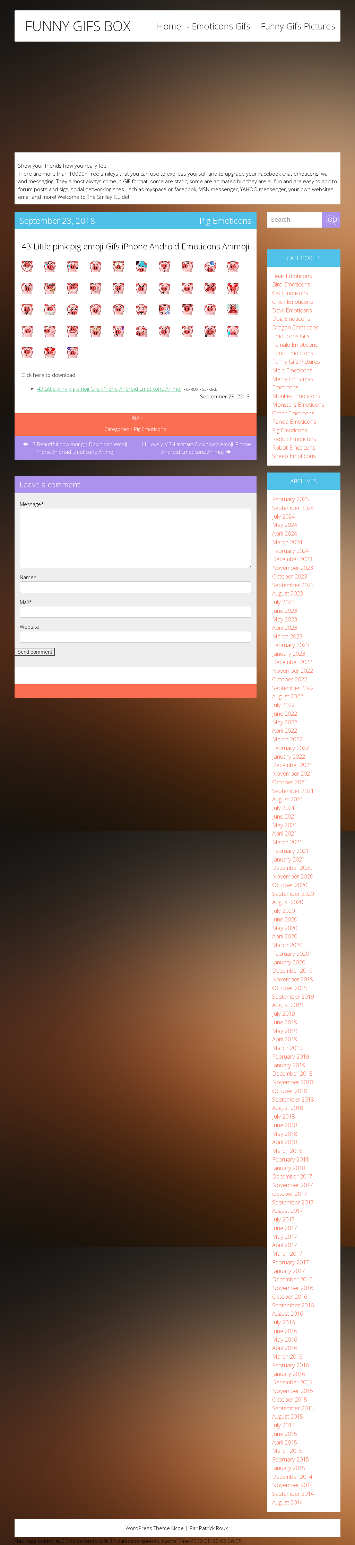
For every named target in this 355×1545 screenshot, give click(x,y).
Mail (26, 602)
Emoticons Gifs (221, 26)
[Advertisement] (177, 96)
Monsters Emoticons (298, 404)
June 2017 (284, 1228)
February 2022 (290, 748)
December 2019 (292, 970)
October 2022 (289, 679)
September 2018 (293, 1099)
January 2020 (288, 962)
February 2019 (290, 1056)
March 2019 (287, 1048)
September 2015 (293, 1408)
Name (28, 577)
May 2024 (284, 525)
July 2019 (283, 1013)
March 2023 (287, 636)
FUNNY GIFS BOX (77, 26)
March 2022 (287, 739)
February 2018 (290, 1159)
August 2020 (287, 902)
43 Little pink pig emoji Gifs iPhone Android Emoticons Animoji (135, 246)
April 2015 (284, 1442)
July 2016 (283, 1322)
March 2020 (287, 945)
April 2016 (284, 1348)
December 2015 (292, 1382)
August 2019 (287, 1005)
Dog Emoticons (291, 319)
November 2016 (292, 1288)
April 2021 (284, 833)
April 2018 (284, 1142)
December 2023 (292, 559)
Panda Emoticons (294, 421)
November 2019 (292, 979)
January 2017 (288, 1271)
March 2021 (287, 842)
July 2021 (283, 808)
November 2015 (292, 1391)
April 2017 (284, 1245)
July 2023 (283, 602)
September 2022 (293, 688)
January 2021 (288, 859)
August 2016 (287, 1313)
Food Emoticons (292, 353)
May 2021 (284, 825)
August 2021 (287, 799)
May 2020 (284, 928)
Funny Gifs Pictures (298, 26)
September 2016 (293, 1305)
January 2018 (288, 1168)
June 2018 (284, 1125)
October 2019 (289, 988)
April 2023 (284, 628)
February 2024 (290, 551)
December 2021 (292, 765)
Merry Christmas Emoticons (292, 383)
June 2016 (284, 1331)
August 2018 (287, 1108)
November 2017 (292, 1185)
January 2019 (288, 1065)
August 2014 (287, 1502)
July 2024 (283, 516)
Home (169, 26)
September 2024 (293, 508)
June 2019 (284, 1022)
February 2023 (290, 645)
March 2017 (287, 1253)
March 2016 (287, 1356)
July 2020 (283, 911)
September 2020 (293, 894)
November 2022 (292, 670)
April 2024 (284, 533)
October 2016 (289, 1296)
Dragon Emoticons (295, 327)
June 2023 (284, 611)
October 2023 (289, 576)
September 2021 (293, 791)
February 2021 (290, 851)
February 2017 (290, 1262)
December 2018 (292, 1073)
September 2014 (293, 1494)
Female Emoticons (295, 344)
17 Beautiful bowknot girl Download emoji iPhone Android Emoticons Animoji (77, 448)
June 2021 (284, 816)
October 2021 (289, 782)
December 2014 (292, 1477)
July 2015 (283, 1425)
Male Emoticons (292, 370)
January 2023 (288, 653)
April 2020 (284, 936)
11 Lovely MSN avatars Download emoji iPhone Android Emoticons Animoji (196, 448)
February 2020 (290, 953)
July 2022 (283, 705)
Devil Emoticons (292, 310)
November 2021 (292, 773)
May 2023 (284, 619)
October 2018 (289, 1091)
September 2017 (293, 1202)
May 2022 (284, 722)
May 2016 (284, 1339)
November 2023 (292, 568)
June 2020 (284, 919)
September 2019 (293, 996)
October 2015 (289, 1399)
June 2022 (284, 713)
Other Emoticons (293, 413)
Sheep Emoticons (294, 456)
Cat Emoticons (290, 293)
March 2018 (287, 1151)
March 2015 (287, 1451)
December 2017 (292, 1176)
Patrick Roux (213, 1528)
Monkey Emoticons (296, 396)
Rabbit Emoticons (294, 439)
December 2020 (292, 868)
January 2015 (288, 1468)
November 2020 (292, 876)
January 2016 (288, 1374)
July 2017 (283, 1219)
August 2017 (287, 1211)
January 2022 (288, 756)
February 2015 (290, 1459)
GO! (333, 219)
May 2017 (284, 1237)
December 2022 (292, 662)
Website (29, 626)
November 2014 (292, 1485)
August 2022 (287, 696)
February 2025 (290, 499)
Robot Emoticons (293, 447)
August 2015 (287, 1416)
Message (32, 504)
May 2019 (284, 1031)
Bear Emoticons (292, 276)
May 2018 (284, 1134)
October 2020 (289, 885)
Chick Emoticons (292, 302)
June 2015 (284, 1434)
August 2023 (287, 593)
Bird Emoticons (291, 284)
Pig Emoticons (225, 220)
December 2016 (292, 1279)
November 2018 (292, 1082)
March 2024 (287, 542)
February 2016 (290, 1365)
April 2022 (284, 730)
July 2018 (283, 1116)
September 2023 (293, 585)
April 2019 (284, 1039)
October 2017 (289, 1194)
